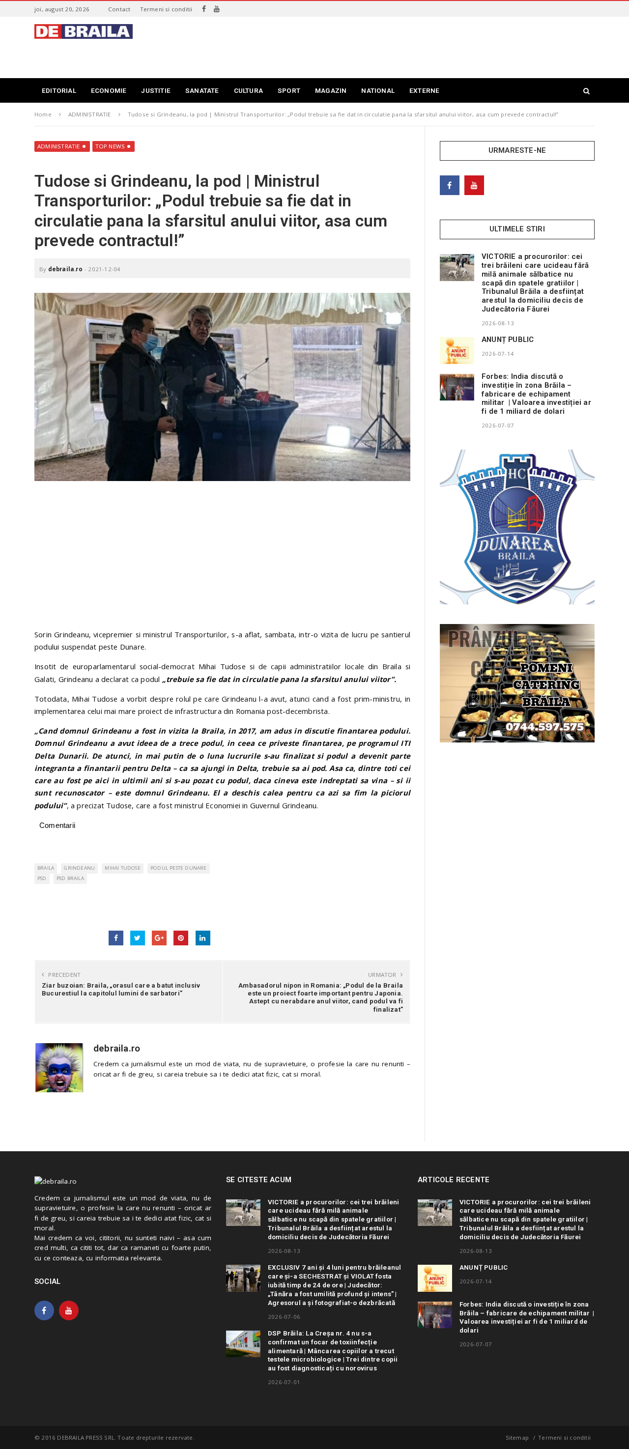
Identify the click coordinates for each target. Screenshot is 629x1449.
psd (42, 878)
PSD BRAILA (70, 878)
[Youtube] (217, 9)
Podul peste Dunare (178, 868)
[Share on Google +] (159, 938)
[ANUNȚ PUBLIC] (457, 350)
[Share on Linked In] (203, 938)
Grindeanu (79, 868)
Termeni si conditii (166, 9)
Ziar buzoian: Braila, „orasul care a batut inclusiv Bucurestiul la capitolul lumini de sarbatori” (121, 989)
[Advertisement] (416, 46)
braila (45, 868)
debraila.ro (65, 269)
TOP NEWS (110, 146)
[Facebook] (204, 9)
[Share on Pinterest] (180, 938)
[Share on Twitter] (137, 938)
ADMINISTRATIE (58, 146)
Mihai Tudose (122, 868)
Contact (119, 9)
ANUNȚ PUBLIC (508, 339)
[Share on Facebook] (116, 938)
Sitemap (517, 1437)
